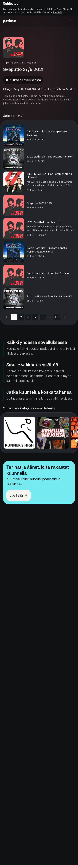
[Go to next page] (64, 317)
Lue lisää (57, 12)
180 (57, 317)
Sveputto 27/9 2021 (25, 89)
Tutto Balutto (66, 89)
